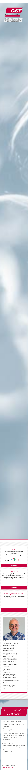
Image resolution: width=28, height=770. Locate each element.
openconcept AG (8, 767)
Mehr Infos (14, 565)
